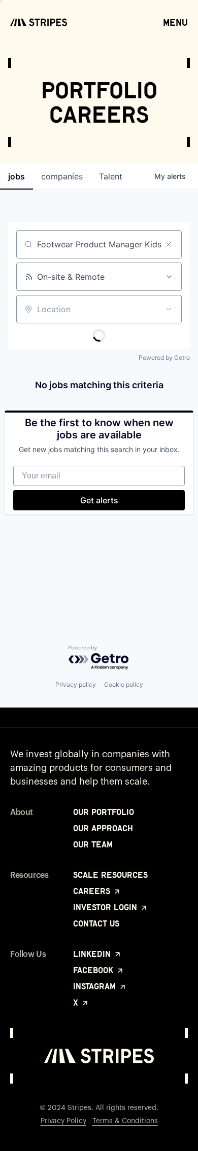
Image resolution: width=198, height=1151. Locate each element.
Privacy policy (75, 684)
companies (62, 176)
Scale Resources (110, 875)
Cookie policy (123, 684)
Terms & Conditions (125, 1121)
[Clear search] (168, 244)
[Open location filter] (168, 309)
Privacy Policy (63, 1121)
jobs (16, 176)
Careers (93, 891)
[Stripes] (38, 22)
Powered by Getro (164, 357)
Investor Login (106, 907)
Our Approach (103, 828)
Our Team (93, 844)
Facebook (94, 970)
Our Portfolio (103, 812)
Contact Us (96, 923)
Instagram (95, 986)
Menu (175, 22)
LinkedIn (93, 954)
